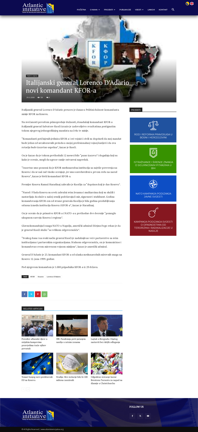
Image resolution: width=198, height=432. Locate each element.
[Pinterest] (38, 294)
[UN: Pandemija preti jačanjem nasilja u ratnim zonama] (72, 325)
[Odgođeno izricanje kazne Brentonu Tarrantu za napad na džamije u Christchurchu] (106, 363)
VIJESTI (138, 10)
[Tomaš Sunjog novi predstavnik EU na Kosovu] (37, 363)
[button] (172, 9)
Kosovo (41, 277)
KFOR (32, 277)
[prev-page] (23, 389)
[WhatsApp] (44, 294)
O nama (94, 10)
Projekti (108, 10)
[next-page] (28, 389)
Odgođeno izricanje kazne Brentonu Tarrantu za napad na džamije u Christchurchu (106, 380)
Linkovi (151, 10)
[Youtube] (148, 416)
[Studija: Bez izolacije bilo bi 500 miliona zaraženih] (72, 363)
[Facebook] (24, 294)
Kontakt (163, 10)
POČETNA (81, 10)
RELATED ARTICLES (32, 308)
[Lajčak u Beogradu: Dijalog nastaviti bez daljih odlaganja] (106, 325)
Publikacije (125, 10)
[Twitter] (31, 294)
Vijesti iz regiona (32, 76)
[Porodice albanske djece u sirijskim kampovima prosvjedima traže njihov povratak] (37, 325)
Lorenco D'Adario (54, 277)
